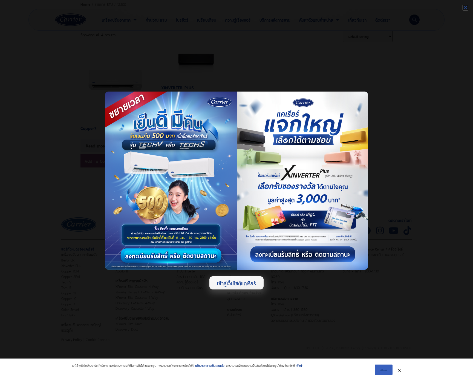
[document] (236, 190)
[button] (465, 7)
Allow (383, 369)
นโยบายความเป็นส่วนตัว (209, 365)
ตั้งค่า (299, 365)
